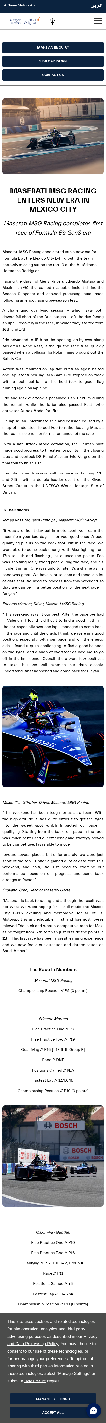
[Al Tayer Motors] (23, 21)
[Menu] (97, 21)
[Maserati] (56, 21)
